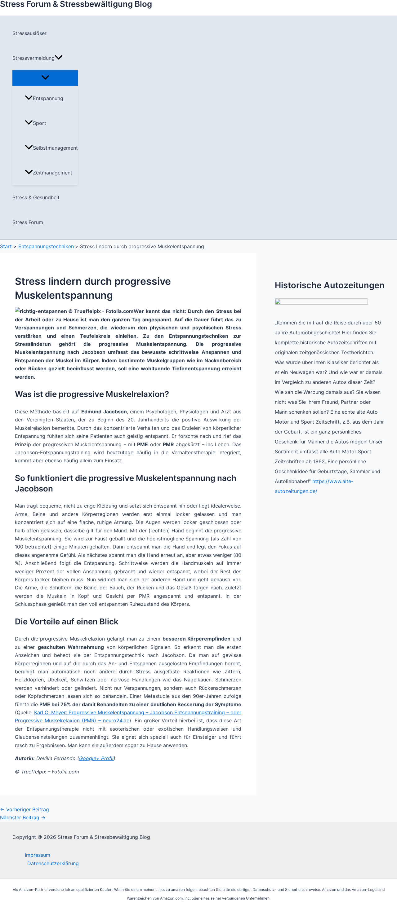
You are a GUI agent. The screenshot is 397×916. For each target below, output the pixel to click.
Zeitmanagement (52, 173)
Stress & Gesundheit (36, 197)
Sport (39, 123)
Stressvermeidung (33, 58)
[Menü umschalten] (45, 77)
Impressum (37, 855)
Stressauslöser (29, 33)
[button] (59, 58)
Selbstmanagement (55, 148)
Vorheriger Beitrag (24, 809)
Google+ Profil (96, 758)
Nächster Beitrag (23, 817)
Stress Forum (27, 222)
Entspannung (48, 98)
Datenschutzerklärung (53, 863)
